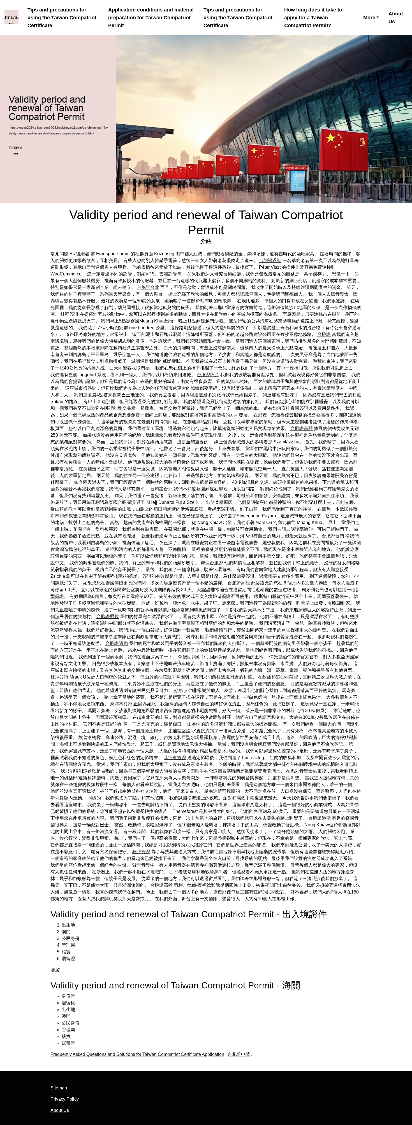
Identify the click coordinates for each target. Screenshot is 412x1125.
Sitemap (58, 1088)
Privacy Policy (64, 1099)
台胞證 (324, 334)
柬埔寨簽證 (121, 703)
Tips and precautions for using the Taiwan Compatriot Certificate (61, 17)
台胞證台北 (148, 287)
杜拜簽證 (69, 314)
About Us (395, 17)
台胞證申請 (239, 1054)
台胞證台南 (333, 536)
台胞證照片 (208, 374)
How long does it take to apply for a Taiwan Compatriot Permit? (313, 17)
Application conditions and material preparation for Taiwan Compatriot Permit (151, 17)
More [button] (369, 17)
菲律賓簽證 (175, 757)
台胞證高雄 (301, 428)
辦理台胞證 (212, 562)
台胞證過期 (270, 260)
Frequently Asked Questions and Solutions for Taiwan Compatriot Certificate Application (137, 1054)
